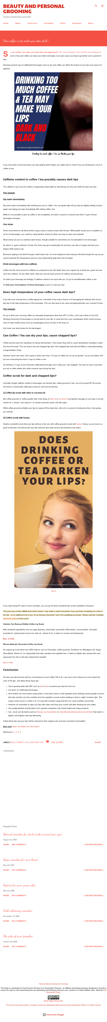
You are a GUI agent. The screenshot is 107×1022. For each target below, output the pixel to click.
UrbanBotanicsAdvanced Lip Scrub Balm (76, 712)
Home (5, 23)
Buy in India (8, 639)
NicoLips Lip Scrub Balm (47, 712)
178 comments (18, 870)
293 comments (18, 895)
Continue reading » (94, 844)
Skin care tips (36, 742)
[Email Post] (47, 742)
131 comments (18, 921)
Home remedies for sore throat (20, 860)
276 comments (18, 946)
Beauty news (17, 742)
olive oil (52, 399)
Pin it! (53, 591)
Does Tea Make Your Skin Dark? (26, 726)
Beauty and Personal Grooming (33, 8)
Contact (65, 984)
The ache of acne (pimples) (18, 936)
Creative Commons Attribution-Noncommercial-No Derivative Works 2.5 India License (65, 1005)
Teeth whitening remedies (17, 911)
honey (78, 424)
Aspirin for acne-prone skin (19, 885)
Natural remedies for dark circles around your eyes (32, 834)
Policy (62, 23)
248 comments (18, 844)
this (41, 686)
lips (27, 742)
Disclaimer (48, 23)
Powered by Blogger (55, 1014)
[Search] (96, 4)
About (18, 23)
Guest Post (32, 23)
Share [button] (98, 742)
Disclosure (76, 23)
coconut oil (63, 399)
